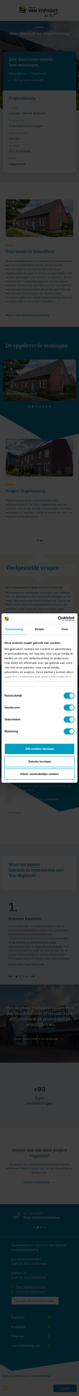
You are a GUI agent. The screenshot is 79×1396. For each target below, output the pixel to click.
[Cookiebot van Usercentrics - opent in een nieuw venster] (58, 618)
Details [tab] (39, 629)
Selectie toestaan (39, 761)
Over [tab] (65, 629)
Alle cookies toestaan (39, 748)
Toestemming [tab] (14, 629)
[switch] (66, 707)
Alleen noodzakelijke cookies (39, 774)
